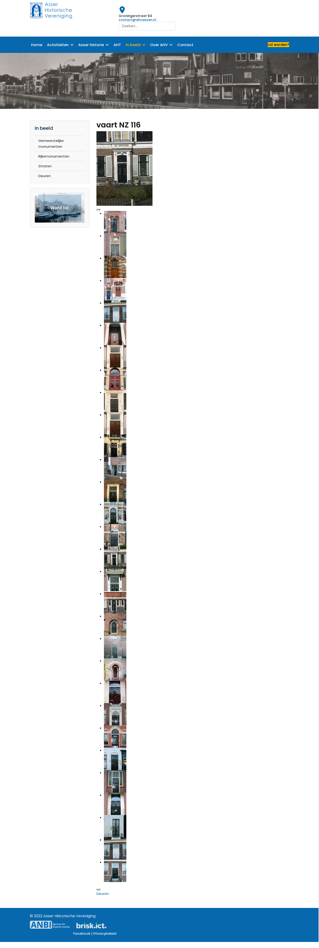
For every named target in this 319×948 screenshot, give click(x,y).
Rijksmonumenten (53, 156)
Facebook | (83, 933)
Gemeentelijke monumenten (51, 143)
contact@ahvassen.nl (137, 19)
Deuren (44, 175)
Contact (185, 45)
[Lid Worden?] (60, 208)
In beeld (133, 45)
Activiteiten (58, 45)
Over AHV (159, 45)
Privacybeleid (104, 933)
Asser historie (91, 45)
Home (36, 45)
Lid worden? (278, 44)
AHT (117, 45)
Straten (45, 166)
